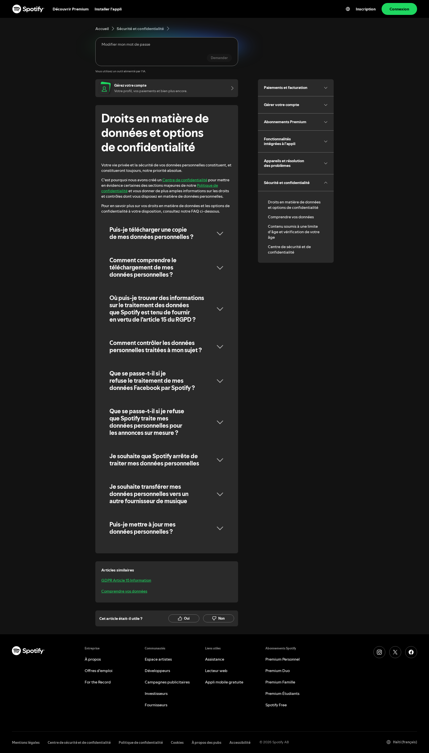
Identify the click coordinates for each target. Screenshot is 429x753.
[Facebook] (411, 652)
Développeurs (157, 670)
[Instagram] (379, 652)
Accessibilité (239, 742)
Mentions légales (26, 742)
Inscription (366, 9)
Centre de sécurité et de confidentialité (289, 249)
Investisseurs (156, 693)
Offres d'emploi (98, 670)
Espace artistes (158, 659)
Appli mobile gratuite (224, 682)
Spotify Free (276, 705)
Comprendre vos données (124, 591)
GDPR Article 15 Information (126, 580)
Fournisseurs (156, 705)
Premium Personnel (282, 659)
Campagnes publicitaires (167, 682)
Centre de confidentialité (184, 180)
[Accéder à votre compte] (230, 88)
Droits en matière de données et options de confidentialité (294, 204)
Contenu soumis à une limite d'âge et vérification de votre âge (294, 232)
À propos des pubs (206, 742)
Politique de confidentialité (141, 742)
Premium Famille (280, 682)
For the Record (98, 682)
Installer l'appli (108, 9)
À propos (93, 659)
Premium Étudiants (282, 693)
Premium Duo (277, 670)
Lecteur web (216, 670)
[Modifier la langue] (348, 9)
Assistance (214, 659)
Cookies (177, 742)
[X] (395, 652)
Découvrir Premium (71, 9)
